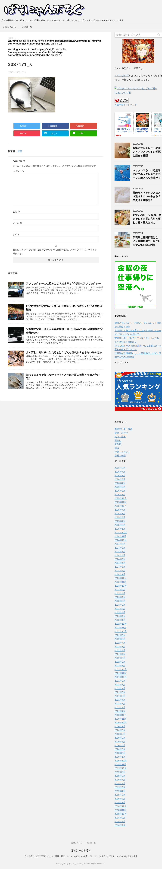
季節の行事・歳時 (123, 429)
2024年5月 (120, 559)
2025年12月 (121, 498)
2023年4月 (120, 608)
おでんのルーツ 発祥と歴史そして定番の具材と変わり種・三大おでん (147, 219)
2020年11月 (120, 719)
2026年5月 (120, 479)
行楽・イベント (122, 451)
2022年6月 (120, 646)
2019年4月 (120, 791)
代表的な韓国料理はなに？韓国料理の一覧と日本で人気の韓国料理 (147, 241)
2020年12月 (121, 715)
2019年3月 (120, 795)
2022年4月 (120, 654)
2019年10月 (121, 768)
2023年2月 (120, 616)
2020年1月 (120, 757)
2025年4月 (120, 521)
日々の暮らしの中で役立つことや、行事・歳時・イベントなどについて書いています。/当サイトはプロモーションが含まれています (81, 856)
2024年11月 (120, 536)
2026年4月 (120, 483)
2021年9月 (120, 681)
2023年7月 (120, 597)
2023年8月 (120, 593)
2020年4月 (120, 745)
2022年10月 (121, 631)
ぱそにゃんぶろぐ (81, 850)
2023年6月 (120, 601)
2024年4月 (120, 563)
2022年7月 (120, 643)
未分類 (118, 444)
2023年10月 (121, 586)
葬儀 (117, 448)
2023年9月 (120, 589)
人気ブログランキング (126, 105)
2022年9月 (120, 635)
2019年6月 (120, 783)
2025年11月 (120, 502)
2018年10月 (121, 814)
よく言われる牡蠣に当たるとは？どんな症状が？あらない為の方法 (64, 352)
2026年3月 (120, 487)
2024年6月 (120, 555)
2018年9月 (120, 817)
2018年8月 (120, 821)
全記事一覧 (26, 27)
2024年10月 (121, 540)
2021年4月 (120, 700)
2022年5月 (120, 650)
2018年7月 (120, 825)
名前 (16, 211)
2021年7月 (120, 688)
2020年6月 (120, 738)
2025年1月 (120, 528)
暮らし (118, 440)
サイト (16, 234)
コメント (18, 171)
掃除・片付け (121, 432)
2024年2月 (120, 570)
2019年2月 (120, 798)
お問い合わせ (9, 27)
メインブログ (122, 75)
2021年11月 (120, 673)
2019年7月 (120, 779)
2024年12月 (121, 532)
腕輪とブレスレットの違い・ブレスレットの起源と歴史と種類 (147, 152)
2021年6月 (120, 692)
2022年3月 (120, 658)
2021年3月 (120, 703)
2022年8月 (120, 639)
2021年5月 (120, 696)
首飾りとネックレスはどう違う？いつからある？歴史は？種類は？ (147, 196)
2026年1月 (120, 494)
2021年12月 (121, 669)
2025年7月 (120, 509)
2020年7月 (120, 734)
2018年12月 (121, 806)
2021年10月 (121, 677)
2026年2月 (120, 490)
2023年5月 (120, 605)
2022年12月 (121, 624)
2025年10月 (121, 506)
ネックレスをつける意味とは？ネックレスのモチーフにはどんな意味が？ (147, 174)
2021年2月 (120, 707)
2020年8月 (120, 730)
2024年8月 (120, 547)
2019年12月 (121, 760)
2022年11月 (120, 627)
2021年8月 (120, 684)
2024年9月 (120, 544)
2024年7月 (120, 551)
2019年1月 (120, 802)
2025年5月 (120, 517)
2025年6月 (120, 513)
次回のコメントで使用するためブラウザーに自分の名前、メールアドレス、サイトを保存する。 (55, 251)
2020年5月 (120, 741)
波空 (19, 151)
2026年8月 (120, 468)
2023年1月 (120, 620)
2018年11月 (120, 810)
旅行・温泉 (120, 436)
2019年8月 (120, 776)
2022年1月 (120, 665)
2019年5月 (120, 787)
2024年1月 (120, 574)
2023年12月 (121, 578)
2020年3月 (120, 749)
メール (17, 223)
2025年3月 (120, 525)
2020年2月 (120, 753)
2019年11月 (120, 764)
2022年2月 (120, 662)
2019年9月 (120, 772)
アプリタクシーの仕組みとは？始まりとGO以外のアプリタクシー (63, 283)
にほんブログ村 (123, 92)
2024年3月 (120, 566)
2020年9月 (120, 726)
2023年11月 (120, 582)
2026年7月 (120, 471)
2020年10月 (121, 722)
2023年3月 (120, 612)
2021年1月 (120, 711)
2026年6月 (120, 475)
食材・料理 (120, 455)
